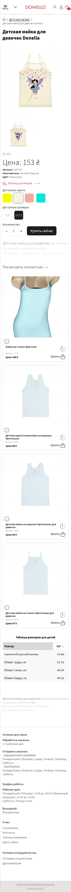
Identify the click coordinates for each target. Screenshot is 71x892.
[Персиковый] (29, 198)
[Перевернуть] (62, 348)
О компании (10, 828)
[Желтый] (7, 198)
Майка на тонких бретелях (21, 346)
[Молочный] (18, 198)
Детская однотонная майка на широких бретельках (29, 437)
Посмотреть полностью (23, 267)
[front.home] (3, 19)
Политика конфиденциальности (35, 884)
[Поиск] (54, 7)
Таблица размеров (20, 183)
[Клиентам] (15, 7)
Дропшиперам (11, 863)
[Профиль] (61, 7)
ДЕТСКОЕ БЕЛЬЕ (19, 20)
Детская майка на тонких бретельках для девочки (30, 614)
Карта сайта (10, 842)
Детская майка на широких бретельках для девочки (31, 526)
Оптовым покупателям (17, 858)
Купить (55, 356)
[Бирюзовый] (40, 198)
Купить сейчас (41, 230)
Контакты (8, 832)
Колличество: (11, 224)
